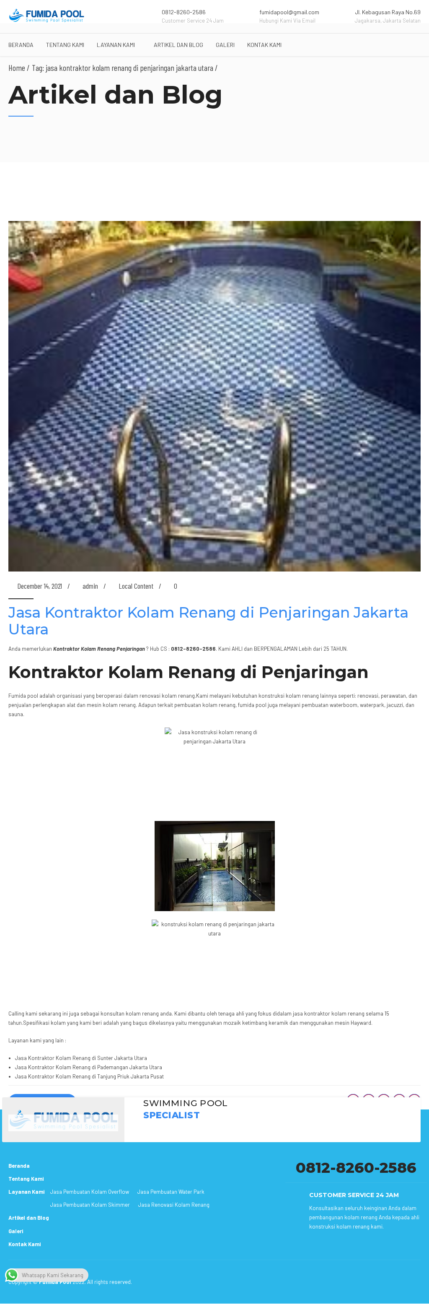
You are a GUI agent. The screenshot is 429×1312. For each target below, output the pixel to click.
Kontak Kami (264, 44)
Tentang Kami (65, 44)
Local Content (136, 585)
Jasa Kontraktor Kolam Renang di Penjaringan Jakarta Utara (208, 620)
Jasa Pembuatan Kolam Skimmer (90, 1204)
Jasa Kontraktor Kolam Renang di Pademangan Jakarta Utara (88, 1067)
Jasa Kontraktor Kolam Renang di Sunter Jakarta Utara (81, 1058)
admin (90, 585)
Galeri (225, 44)
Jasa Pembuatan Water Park (170, 1191)
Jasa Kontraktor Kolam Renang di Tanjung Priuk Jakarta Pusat (89, 1076)
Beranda (21, 44)
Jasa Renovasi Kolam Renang (173, 1204)
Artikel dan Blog (178, 44)
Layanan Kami (116, 44)
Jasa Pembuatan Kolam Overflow (89, 1191)
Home (16, 67)
